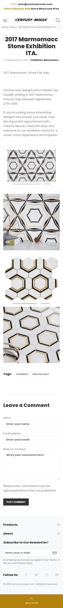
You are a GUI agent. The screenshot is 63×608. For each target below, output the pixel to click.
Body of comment (14, 449)
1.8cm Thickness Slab (17, 8)
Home (5, 27)
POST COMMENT (16, 502)
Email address (12, 433)
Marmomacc (51, 60)
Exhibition (37, 60)
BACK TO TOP (31, 603)
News (13, 27)
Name (7, 418)
